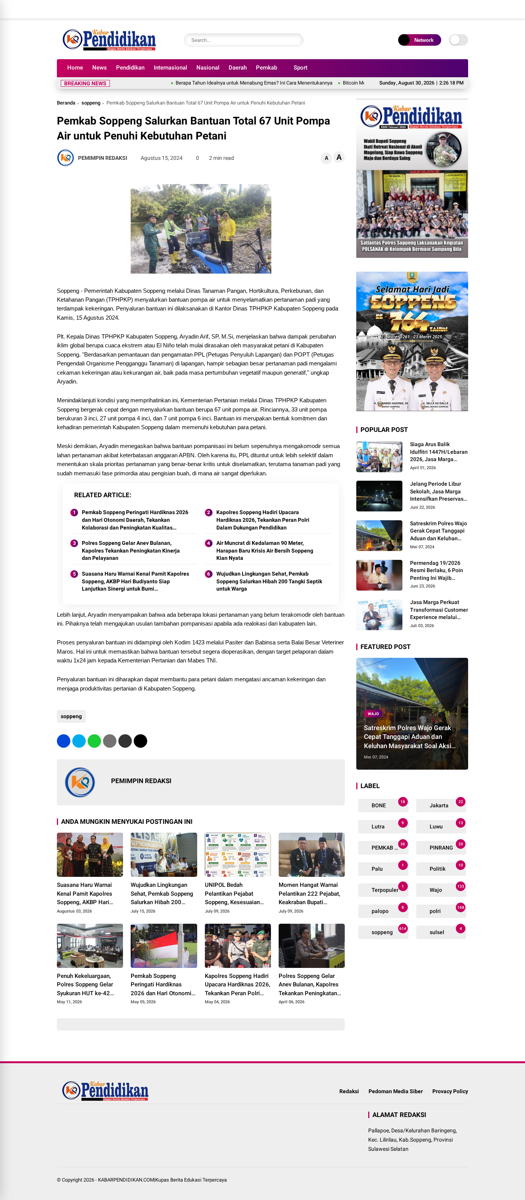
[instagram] (441, 9)
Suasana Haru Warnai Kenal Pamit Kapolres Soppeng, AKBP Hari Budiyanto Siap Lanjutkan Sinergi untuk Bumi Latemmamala (135, 582)
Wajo (373, 714)
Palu (387, 867)
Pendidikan (130, 67)
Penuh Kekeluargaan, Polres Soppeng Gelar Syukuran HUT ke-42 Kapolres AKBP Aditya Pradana (85, 985)
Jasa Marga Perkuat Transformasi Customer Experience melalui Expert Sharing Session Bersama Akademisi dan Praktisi (439, 610)
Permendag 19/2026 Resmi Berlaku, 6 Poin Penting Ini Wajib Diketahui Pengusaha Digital (436, 571)
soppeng (90, 103)
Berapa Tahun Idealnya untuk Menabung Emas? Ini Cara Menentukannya (228, 83)
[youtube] (453, 9)
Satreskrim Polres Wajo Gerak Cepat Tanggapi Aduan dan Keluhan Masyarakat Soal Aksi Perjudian (438, 531)
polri (446, 909)
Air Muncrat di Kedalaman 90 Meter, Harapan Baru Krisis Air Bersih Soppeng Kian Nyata (264, 550)
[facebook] (418, 9)
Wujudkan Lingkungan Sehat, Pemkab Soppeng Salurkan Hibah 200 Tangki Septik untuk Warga (269, 581)
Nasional (207, 67)
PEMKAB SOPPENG (389, 846)
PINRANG (446, 846)
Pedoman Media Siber (396, 1091)
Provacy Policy (450, 1091)
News (99, 67)
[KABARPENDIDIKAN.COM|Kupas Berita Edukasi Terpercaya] (111, 49)
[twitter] (430, 9)
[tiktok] (464, 9)
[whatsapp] (94, 741)
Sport (300, 67)
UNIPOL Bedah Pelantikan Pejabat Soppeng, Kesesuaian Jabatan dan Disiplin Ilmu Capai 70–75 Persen (237, 894)
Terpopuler (387, 888)
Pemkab (266, 67)
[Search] (296, 40)
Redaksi (349, 1091)
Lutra (387, 825)
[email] (125, 741)
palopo (387, 909)
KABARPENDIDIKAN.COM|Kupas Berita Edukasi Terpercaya (162, 1180)
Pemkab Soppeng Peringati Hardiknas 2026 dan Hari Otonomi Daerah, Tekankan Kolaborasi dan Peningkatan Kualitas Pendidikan (135, 520)
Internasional (170, 67)
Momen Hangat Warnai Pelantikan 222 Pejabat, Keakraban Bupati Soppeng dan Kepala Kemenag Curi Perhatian (310, 894)
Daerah (238, 67)
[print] (109, 741)
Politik (446, 867)
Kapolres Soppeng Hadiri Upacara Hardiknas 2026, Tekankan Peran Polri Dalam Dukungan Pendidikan (262, 519)
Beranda (66, 103)
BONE (387, 804)
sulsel (445, 930)
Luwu (446, 825)
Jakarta (446, 804)
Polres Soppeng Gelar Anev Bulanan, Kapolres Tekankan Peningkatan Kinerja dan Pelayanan (131, 550)
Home (75, 67)
